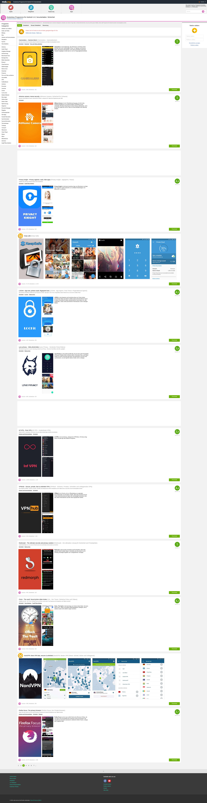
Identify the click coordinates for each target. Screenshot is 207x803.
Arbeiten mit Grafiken (7, 28)
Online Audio (5, 99)
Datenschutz (5, 68)
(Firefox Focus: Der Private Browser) (53, 710)
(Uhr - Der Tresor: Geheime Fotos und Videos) (62, 599)
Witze (3, 136)
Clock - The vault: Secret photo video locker (33, 599)
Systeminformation (6, 121)
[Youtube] (110, 782)
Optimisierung (5, 103)
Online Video (5, 101)
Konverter (4, 86)
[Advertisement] (8, 171)
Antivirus (4, 47)
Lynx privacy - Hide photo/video (29, 347)
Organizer (4, 106)
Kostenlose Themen (14, 786)
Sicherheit (21, 44)
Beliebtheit (26, 25)
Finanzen (4, 73)
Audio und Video (5, 30)
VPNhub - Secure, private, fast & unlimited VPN (34, 486)
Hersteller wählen (107, 784)
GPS (3, 79)
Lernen (3, 90)
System (3, 41)
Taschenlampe (5, 123)
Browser (3, 62)
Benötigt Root (5, 57)
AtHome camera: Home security (29, 96)
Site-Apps (4, 114)
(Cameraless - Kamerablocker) (47, 40)
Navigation (4, 39)
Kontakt (105, 788)
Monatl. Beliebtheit (36, 25)
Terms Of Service (34, 800)
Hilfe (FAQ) (106, 790)
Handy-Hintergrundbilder (15, 784)
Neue (19, 25)
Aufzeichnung (5, 53)
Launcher (4, 88)
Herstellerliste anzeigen (194, 43)
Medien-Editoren (5, 95)
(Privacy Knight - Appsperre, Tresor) (62, 179)
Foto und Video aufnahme (8, 75)
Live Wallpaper (13, 782)
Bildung (3, 33)
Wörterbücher (5, 138)
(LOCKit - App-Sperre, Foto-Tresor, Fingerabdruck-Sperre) (68, 291)
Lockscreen (4, 92)
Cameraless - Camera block (28, 40)
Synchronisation (5, 119)
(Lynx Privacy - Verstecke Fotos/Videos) (52, 347)
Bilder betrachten (6, 60)
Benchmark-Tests (6, 55)
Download (4, 71)
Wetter (3, 134)
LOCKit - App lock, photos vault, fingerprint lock (34, 291)
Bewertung (45, 25)
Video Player (5, 132)
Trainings (4, 125)
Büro (3, 35)
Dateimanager (5, 66)
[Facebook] (106, 782)
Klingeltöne (12, 780)
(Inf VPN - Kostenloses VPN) (41, 430)
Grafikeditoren (5, 81)
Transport (4, 127)
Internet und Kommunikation (8, 37)
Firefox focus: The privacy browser (30, 710)
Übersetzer (4, 130)
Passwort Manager (6, 108)
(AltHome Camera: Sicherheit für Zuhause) (53, 96)
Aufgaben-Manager (6, 51)
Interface (4, 84)
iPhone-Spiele (13, 778)
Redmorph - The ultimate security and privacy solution (36, 543)
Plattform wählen (194, 45)
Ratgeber (4, 110)
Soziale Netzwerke (6, 116)
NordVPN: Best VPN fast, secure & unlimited (59, 655)
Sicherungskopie (5, 112)
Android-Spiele (13, 776)
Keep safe (31, 236)
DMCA (39, 800)
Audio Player (5, 49)
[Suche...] (204, 11)
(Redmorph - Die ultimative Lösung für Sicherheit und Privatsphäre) (75, 543)
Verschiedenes (5, 43)
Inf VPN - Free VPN (25, 430)
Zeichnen (4, 140)
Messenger (4, 97)
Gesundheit (4, 77)
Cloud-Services (5, 64)
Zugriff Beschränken (6, 143)
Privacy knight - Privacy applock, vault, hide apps (34, 179)
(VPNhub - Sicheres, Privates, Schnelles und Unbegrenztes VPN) (70, 486)
